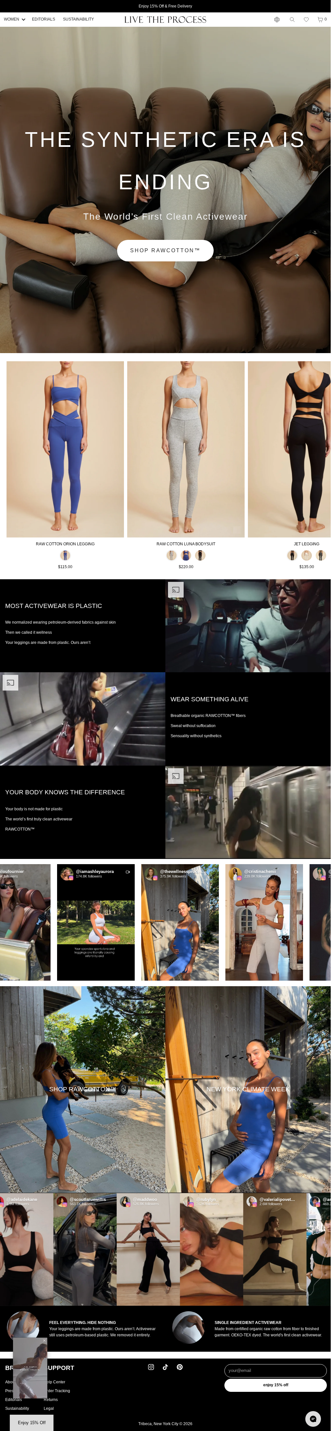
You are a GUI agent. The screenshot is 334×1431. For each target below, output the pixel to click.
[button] (306, 19)
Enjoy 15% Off (275, 1385)
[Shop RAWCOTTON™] (82, 1090)
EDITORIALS (43, 19)
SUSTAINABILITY (78, 19)
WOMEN (11, 19)
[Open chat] (313, 1419)
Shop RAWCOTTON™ (165, 250)
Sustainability (17, 1408)
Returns (51, 1399)
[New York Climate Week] (248, 1090)
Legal (49, 1408)
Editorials (13, 1399)
